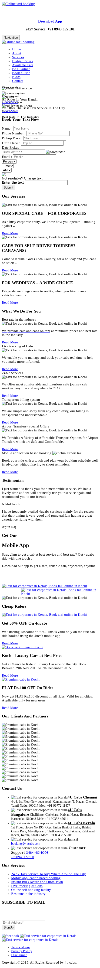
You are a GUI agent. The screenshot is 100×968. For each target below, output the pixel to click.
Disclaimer (19, 955)
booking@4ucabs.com (25, 843)
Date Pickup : (11, 147)
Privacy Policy (21, 951)
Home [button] (16, 49)
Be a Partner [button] (21, 69)
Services (18, 57)
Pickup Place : (12, 138)
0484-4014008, (37, 853)
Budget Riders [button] (22, 61)
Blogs (16, 77)
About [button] (16, 53)
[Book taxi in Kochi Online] (22, 647)
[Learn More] (4, 94)
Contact (17, 81)
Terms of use (20, 947)
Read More (10, 102)
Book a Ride (21, 73)
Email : (7, 157)
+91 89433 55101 (22, 857)
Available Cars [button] (22, 65)
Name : (7, 128)
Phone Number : (14, 133)
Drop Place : (11, 143)
